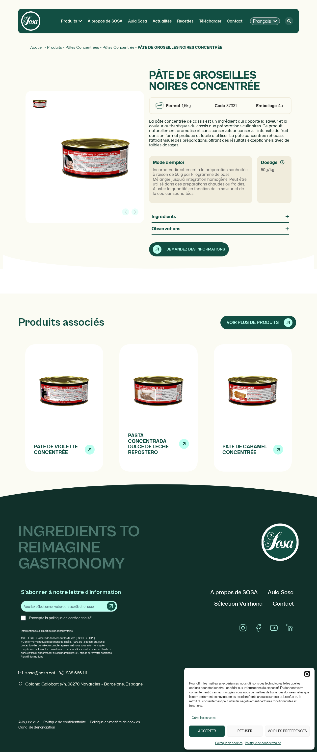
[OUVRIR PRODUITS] (80, 21)
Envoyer (111, 606)
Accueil (37, 47)
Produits (54, 47)
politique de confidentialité (58, 631)
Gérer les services (203, 718)
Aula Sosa (281, 592)
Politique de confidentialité (263, 743)
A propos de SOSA (234, 592)
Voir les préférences (287, 731)
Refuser (245, 731)
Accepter (207, 731)
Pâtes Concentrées (82, 47)
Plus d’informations (32, 656)
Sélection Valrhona (238, 603)
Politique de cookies (228, 743)
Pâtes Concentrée (118, 47)
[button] (307, 673)
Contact (283, 603)
